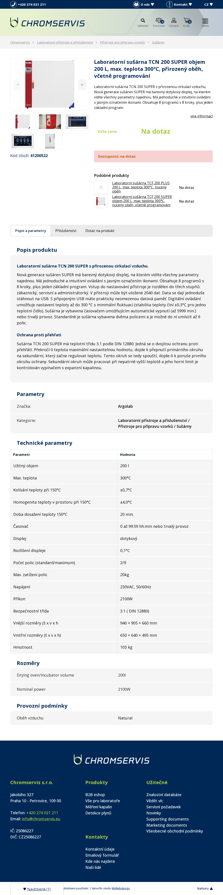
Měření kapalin (98, 806)
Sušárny (158, 42)
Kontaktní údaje (100, 849)
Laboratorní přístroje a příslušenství (65, 42)
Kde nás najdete (100, 861)
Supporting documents (167, 819)
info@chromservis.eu (41, 818)
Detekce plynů (98, 812)
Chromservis (20, 42)
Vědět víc (154, 800)
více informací (201, 116)
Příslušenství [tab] (65, 230)
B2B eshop (95, 794)
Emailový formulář (102, 855)
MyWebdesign (121, 888)
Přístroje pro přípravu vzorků (122, 42)
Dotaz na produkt (99, 230)
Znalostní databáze (163, 794)
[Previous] (18, 84)
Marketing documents (166, 825)
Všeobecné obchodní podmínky (174, 831)
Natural (125, 718)
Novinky (153, 812)
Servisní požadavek (163, 806)
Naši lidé (93, 867)
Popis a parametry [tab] (30, 230)
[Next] (82, 84)
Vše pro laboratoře (102, 800)
